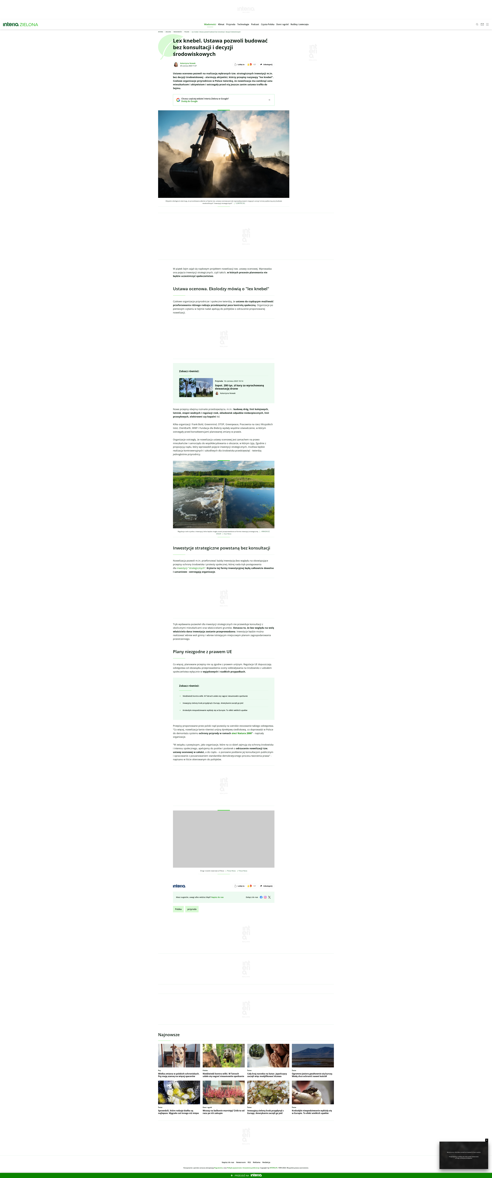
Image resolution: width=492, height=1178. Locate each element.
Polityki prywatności (234, 1168)
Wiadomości (177, 32)
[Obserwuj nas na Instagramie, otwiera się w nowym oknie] (265, 897)
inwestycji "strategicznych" (191, 568)
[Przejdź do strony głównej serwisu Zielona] (29, 24)
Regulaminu (218, 1168)
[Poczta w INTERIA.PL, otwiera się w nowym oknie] (482, 24)
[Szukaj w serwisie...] (477, 24)
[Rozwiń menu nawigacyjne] (487, 24)
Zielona (168, 32)
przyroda (191, 909)
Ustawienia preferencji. (251, 1168)
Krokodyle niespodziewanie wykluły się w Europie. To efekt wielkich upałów (215, 710)
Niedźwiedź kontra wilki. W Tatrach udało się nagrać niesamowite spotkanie (215, 696)
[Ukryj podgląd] (486, 1140)
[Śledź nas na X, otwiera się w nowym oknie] (269, 897)
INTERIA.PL (274, 1168)
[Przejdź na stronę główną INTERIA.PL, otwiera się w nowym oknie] (11, 24)
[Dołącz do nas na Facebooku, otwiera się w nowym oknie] (261, 897)
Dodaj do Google (203, 101)
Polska (186, 32)
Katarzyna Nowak (188, 63)
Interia (160, 32)
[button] (210, 24)
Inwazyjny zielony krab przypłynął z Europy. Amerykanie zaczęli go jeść (213, 703)
